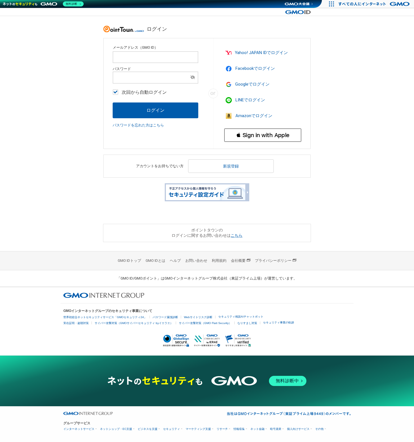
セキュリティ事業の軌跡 (278, 322)
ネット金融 (257, 428)
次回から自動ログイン (144, 92)
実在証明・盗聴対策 (76, 323)
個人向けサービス (298, 428)
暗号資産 (275, 428)
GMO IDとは (155, 260)
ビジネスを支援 (147, 428)
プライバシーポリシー (273, 260)
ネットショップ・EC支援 (116, 428)
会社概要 (238, 260)
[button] (262, 135)
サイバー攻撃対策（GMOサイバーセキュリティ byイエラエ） (134, 323)
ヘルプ (175, 260)
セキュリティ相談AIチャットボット (240, 316)
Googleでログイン (252, 84)
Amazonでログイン (253, 115)
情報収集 (239, 428)
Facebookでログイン (255, 68)
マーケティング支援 (198, 428)
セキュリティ (171, 428)
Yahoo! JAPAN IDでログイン (261, 52)
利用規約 (219, 260)
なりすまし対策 (247, 323)
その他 (319, 428)
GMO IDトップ (129, 260)
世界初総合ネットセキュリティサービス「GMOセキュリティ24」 (105, 317)
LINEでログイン (250, 99)
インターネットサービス (78, 428)
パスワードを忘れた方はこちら (138, 125)
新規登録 (231, 166)
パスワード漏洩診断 (165, 317)
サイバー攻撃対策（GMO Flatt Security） (205, 323)
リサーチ (222, 428)
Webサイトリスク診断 (198, 317)
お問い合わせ (196, 260)
